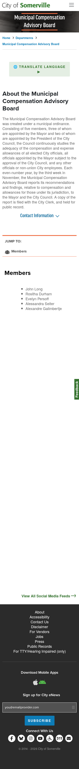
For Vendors (39, 631)
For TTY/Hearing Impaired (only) (39, 651)
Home (6, 38)
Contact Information (36, 215)
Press (39, 641)
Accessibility (39, 616)
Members (17, 272)
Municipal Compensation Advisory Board (30, 44)
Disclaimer (39, 626)
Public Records (39, 646)
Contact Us (40, 621)
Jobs (39, 636)
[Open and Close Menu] (71, 5)
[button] (39, 69)
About (39, 611)
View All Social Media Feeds (45, 596)
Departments (24, 38)
